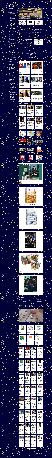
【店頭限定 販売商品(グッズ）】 (12, 81)
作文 (9, 36)
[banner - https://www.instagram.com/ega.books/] (39, 22)
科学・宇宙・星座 (11, 75)
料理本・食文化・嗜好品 (12, 51)
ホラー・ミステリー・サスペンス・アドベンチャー (12, 62)
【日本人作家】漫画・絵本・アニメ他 (12, 54)
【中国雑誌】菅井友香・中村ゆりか (12, 86)
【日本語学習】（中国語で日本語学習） (12, 42)
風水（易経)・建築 (11, 67)
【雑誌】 (10, 80)
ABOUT (41, 6)
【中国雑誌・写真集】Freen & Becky (12, 87)
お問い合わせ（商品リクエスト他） (35, 6)
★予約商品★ (10, 12)
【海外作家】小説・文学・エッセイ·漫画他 (12, 59)
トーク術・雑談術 (11, 35)
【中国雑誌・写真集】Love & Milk (12, 89)
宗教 (9, 74)
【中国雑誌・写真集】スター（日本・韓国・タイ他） (12, 92)
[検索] (1, 1)
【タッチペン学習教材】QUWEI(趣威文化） (12, 27)
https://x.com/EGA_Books (36, 453)
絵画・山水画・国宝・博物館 (12, 69)
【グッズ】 (10, 84)
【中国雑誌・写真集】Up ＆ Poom (12, 97)
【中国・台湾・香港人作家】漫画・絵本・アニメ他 (12, 57)
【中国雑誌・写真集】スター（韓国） (12, 18)
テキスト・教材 (11, 34)
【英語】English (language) (12, 24)
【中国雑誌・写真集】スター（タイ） (12, 20)
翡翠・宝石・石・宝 (11, 68)
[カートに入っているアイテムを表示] (50, 1)
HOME (28, 6)
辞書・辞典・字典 (11, 45)
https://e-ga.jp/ (41, 453)
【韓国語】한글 (11, 25)
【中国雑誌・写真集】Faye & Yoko (12, 91)
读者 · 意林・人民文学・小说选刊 (12, 31)
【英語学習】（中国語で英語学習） (12, 43)
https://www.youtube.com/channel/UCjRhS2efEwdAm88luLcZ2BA (39, 453)
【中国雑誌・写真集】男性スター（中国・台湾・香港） (12, 13)
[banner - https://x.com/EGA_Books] (30, 22)
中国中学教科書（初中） (12, 39)
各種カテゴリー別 (11, 79)
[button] (47, 2)
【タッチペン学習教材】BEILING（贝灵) (12, 28)
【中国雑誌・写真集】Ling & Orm (12, 94)
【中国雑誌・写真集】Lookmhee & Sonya (11, 96)
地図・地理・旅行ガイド (12, 46)
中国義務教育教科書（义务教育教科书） (12, 38)
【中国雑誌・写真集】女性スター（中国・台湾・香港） (12, 15)
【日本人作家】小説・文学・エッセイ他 (12, 52)
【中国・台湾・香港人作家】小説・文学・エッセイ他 (12, 56)
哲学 (9, 73)
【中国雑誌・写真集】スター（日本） (12, 17)
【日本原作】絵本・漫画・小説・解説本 (12, 61)
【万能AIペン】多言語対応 (12, 83)
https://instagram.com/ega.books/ (37, 453)
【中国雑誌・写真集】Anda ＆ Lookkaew (12, 99)
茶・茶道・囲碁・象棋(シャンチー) (12, 64)
